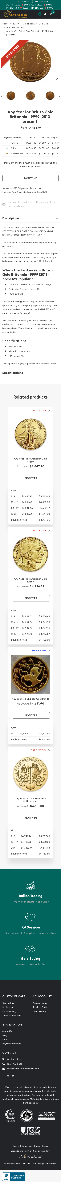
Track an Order (40, 1007)
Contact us (8, 1003)
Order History (39, 1011)
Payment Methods (11, 1043)
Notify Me (30, 178)
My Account (8, 1007)
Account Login (40, 1003)
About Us (7, 1031)
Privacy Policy (9, 1011)
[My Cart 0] (51, 14)
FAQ (4, 1039)
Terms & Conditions (11, 1015)
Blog (4, 1035)
